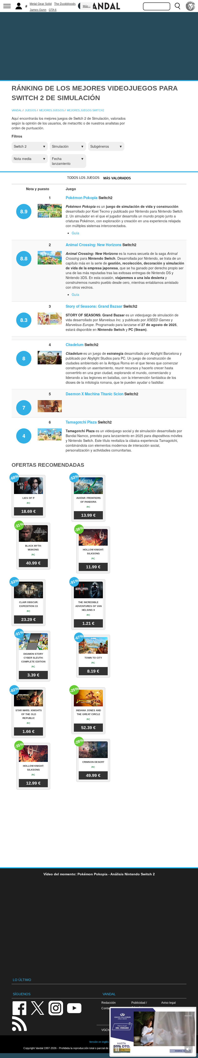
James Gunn (38, 10)
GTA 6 (53, 10)
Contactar (107, 1008)
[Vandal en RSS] (19, 1023)
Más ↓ (87, 6)
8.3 (24, 319)
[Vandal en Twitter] (37, 1007)
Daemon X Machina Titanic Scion (94, 394)
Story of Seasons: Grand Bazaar (94, 306)
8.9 (24, 211)
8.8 (24, 258)
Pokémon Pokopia (82, 197)
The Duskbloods (65, 4)
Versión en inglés (99, 1041)
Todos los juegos (83, 178)
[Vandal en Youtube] (74, 1007)
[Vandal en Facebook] (19, 1007)
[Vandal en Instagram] (56, 1007)
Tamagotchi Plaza (81, 422)
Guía (75, 232)
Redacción (108, 1002)
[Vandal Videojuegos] (99, 5)
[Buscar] (177, 6)
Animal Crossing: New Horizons (93, 244)
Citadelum (75, 344)
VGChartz (107, 1029)
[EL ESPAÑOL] (190, 6)
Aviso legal (168, 1002)
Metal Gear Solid (41, 4)
